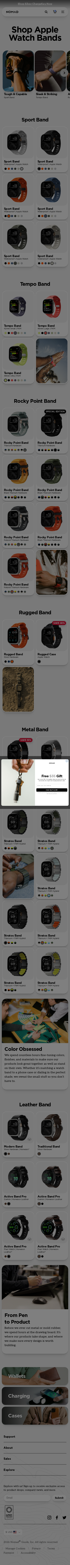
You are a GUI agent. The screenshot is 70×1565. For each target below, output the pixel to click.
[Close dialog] (67, 761)
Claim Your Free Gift (52, 790)
